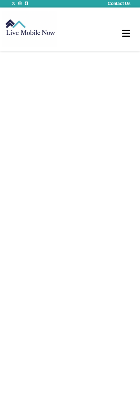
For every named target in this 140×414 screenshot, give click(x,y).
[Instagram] (20, 4)
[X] (13, 4)
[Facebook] (26, 4)
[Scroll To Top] (131, 394)
